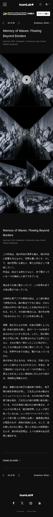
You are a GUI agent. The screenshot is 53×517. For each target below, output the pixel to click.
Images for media (10, 460)
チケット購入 (43, 14)
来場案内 (30, 14)
